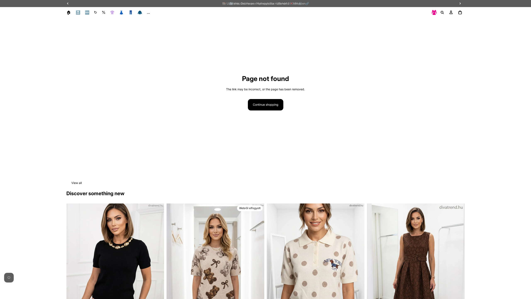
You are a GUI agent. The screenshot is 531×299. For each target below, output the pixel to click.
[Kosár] (460, 12)
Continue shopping (265, 104)
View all (76, 183)
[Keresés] (442, 12)
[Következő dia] (158, 264)
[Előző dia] (72, 264)
